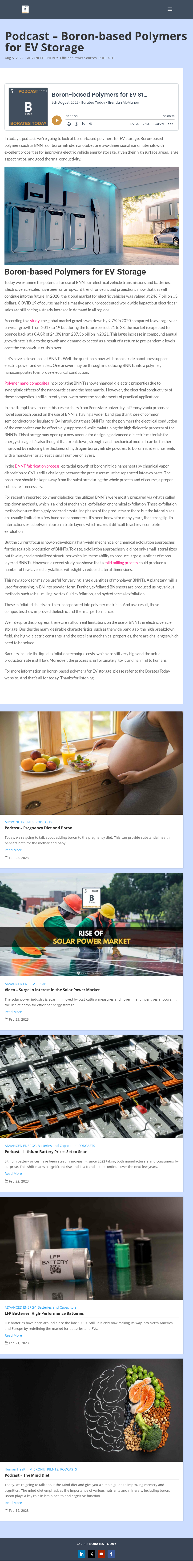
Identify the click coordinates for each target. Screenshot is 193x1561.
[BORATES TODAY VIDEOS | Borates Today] (101, 1554)
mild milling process (121, 562)
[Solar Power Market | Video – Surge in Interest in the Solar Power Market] (91, 924)
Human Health (16, 1469)
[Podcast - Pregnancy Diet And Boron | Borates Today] (91, 763)
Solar (42, 984)
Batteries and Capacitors (57, 1145)
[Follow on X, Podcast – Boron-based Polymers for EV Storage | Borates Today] (91, 1554)
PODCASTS (107, 58)
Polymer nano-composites (26, 383)
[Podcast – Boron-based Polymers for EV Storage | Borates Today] (25, 9)
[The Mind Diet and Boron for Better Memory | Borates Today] (91, 1410)
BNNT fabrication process (37, 466)
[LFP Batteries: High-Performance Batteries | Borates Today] (91, 1248)
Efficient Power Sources (78, 58)
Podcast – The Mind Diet (27, 1475)
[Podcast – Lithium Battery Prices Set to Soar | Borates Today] (91, 1086)
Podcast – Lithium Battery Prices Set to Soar (46, 1151)
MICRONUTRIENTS (19, 822)
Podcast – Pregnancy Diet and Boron (38, 827)
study (35, 320)
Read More (13, 850)
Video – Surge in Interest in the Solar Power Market (52, 989)
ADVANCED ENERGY (42, 58)
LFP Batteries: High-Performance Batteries (44, 1313)
